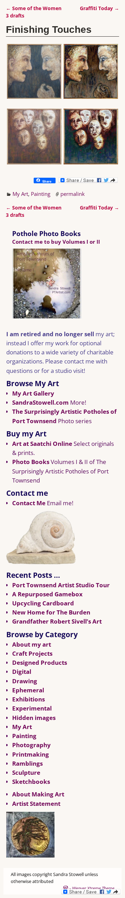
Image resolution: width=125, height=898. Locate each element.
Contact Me (28, 503)
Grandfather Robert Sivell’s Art (57, 621)
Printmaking (30, 754)
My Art (20, 193)
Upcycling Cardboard (43, 603)
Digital (21, 672)
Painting (40, 193)
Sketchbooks (31, 782)
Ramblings (27, 763)
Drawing (24, 681)
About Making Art (38, 794)
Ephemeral (28, 690)
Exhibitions (28, 699)
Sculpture (26, 772)
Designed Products (39, 662)
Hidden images (34, 718)
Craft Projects (32, 653)
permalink (72, 193)
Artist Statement (36, 804)
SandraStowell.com (40, 402)
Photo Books (30, 462)
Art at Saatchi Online (42, 444)
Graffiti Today (99, 8)
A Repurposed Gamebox (47, 594)
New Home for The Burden (51, 612)
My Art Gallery (33, 393)
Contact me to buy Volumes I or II (56, 241)
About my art (31, 644)
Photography (31, 745)
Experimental (32, 708)
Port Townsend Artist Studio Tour (61, 585)
